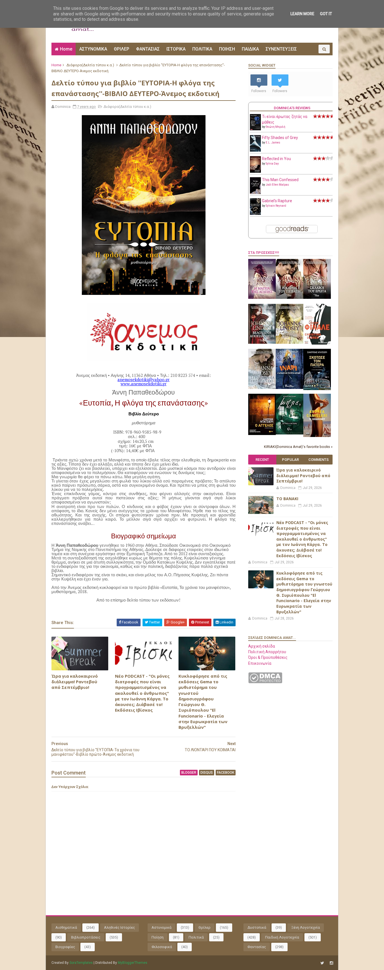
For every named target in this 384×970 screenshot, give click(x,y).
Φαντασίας (256, 947)
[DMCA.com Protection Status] (265, 682)
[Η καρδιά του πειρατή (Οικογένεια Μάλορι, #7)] (289, 297)
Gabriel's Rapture (277, 201)
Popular (290, 459)
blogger (188, 773)
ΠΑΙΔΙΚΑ (250, 49)
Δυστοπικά (256, 927)
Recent (262, 459)
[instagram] (331, 963)
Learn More (302, 14)
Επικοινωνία (259, 663)
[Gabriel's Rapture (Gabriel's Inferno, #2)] (255, 213)
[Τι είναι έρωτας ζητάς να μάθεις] (255, 129)
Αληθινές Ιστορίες (119, 927)
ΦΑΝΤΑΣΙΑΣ (148, 49)
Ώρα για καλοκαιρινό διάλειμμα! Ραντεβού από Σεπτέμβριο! (74, 681)
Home (66, 49)
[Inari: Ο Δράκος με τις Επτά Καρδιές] (289, 387)
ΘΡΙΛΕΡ (121, 49)
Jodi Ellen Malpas (277, 184)
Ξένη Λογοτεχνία (305, 927)
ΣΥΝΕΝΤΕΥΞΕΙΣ (281, 49)
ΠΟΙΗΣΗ (227, 49)
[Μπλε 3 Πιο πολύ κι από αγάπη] (289, 433)
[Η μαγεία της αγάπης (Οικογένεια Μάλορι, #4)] (262, 297)
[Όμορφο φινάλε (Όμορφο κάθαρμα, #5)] (317, 343)
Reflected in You (276, 158)
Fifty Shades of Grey (280, 137)
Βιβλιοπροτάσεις (85, 937)
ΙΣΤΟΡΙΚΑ (176, 49)
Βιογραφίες (65, 947)
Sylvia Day (272, 163)
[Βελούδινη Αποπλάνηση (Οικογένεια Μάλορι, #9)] (262, 342)
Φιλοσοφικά (162, 947)
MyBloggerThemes (132, 963)
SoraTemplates (81, 963)
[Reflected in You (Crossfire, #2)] (255, 171)
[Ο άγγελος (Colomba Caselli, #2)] (262, 433)
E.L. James (273, 142)
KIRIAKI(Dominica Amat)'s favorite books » (298, 447)
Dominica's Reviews (292, 108)
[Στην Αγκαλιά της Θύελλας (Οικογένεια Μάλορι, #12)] (262, 387)
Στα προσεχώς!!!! (263, 253)
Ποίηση (158, 937)
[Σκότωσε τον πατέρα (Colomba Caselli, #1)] (317, 388)
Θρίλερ (204, 927)
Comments (318, 459)
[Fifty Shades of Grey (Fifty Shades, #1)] (255, 150)
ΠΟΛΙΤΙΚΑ (202, 49)
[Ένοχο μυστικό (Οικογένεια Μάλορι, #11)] (289, 342)
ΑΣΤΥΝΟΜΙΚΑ (93, 49)
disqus (206, 773)
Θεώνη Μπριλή (275, 126)
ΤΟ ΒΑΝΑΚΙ (287, 498)
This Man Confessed (280, 179)
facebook (225, 773)
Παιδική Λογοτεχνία (282, 937)
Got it (326, 14)
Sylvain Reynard (276, 205)
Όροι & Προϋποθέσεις (268, 657)
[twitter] (322, 963)
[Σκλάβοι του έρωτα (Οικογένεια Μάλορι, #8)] (317, 297)
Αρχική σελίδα (261, 646)
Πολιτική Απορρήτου (267, 652)
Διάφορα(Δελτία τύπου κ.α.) (90, 65)
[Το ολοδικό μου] (317, 435)
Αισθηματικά (66, 927)
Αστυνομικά (161, 927)
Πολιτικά (196, 937)
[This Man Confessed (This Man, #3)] (255, 193)
